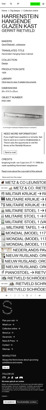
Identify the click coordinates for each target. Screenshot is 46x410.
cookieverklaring (7, 390)
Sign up (5, 367)
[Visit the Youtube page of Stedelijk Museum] (21, 378)
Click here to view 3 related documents (19, 82)
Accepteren (9, 402)
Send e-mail (10, 152)
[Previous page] (7, 295)
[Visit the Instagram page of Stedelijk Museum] (4, 378)
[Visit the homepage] (7, 314)
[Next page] (39, 295)
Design (5, 63)
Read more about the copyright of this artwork (22, 171)
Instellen (4, 396)
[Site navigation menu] (42, 3)
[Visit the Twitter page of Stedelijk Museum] (16, 378)
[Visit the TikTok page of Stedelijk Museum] (8, 378)
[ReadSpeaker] (18, 3)
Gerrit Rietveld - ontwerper (13, 44)
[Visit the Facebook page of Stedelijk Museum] (12, 378)
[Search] (11, 3)
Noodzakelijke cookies (27, 402)
